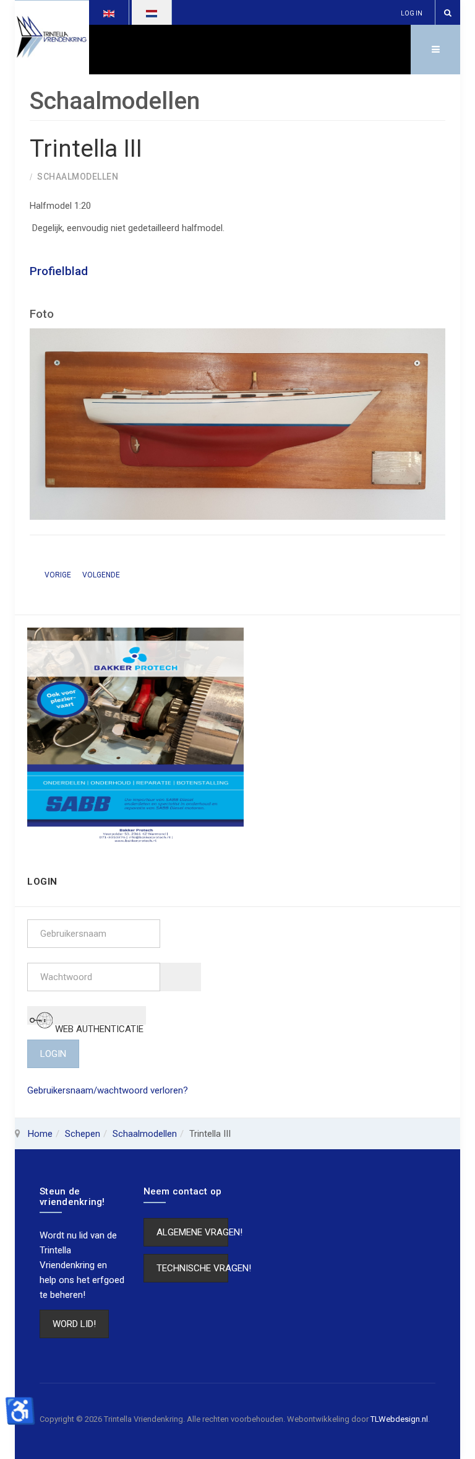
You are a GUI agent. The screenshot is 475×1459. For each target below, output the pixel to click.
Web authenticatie (98, 1024)
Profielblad (59, 271)
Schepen (82, 1133)
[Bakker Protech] (135, 735)
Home (40, 1133)
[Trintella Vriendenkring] (52, 37)
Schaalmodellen (145, 1133)
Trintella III (86, 148)
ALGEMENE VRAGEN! (192, 1232)
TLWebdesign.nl (399, 1419)
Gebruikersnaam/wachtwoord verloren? (107, 1090)
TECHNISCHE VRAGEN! (192, 1268)
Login (53, 1053)
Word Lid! (74, 1324)
